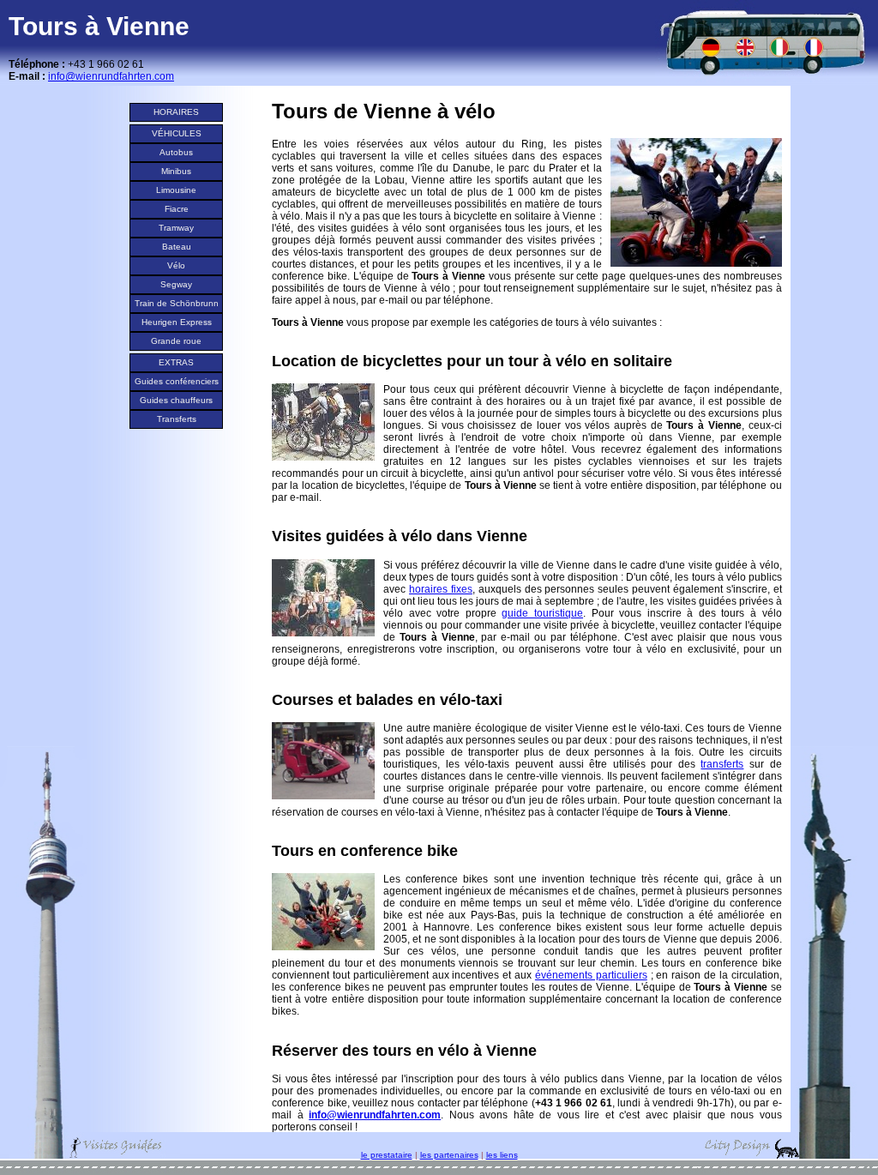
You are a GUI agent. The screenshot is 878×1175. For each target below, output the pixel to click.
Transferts (176, 419)
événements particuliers (591, 975)
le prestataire (386, 1155)
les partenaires (449, 1155)
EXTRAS (176, 362)
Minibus (176, 171)
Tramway (176, 227)
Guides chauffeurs (176, 400)
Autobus (176, 152)
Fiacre (177, 209)
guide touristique (542, 613)
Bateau (176, 246)
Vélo (176, 265)
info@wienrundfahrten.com (375, 1115)
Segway (176, 284)
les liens (502, 1155)
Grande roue (176, 341)
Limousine (176, 190)
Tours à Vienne (99, 26)
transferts (722, 764)
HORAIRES (176, 112)
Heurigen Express (176, 322)
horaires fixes (440, 589)
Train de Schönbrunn (177, 303)
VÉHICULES (176, 133)
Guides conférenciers (177, 381)
